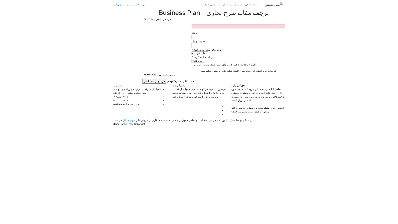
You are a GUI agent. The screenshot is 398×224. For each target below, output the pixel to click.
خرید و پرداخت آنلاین (154, 81)
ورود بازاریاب (138, 4)
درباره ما (223, 4)
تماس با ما (210, 4)
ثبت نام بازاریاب (122, 4)
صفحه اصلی (251, 4)
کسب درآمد (236, 4)
